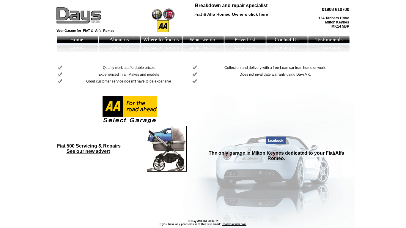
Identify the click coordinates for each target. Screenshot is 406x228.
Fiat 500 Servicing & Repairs (89, 145)
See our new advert (88, 151)
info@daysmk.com (234, 224)
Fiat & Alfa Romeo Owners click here (231, 14)
